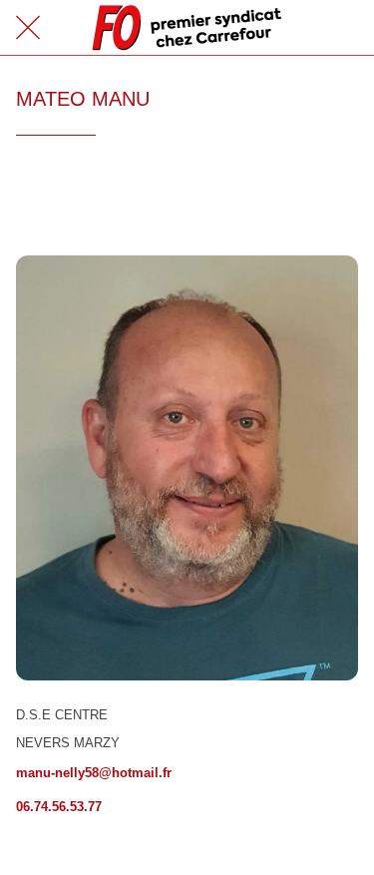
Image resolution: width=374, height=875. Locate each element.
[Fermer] (28, 28)
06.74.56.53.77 (59, 806)
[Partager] (334, 195)
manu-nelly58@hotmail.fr (94, 772)
